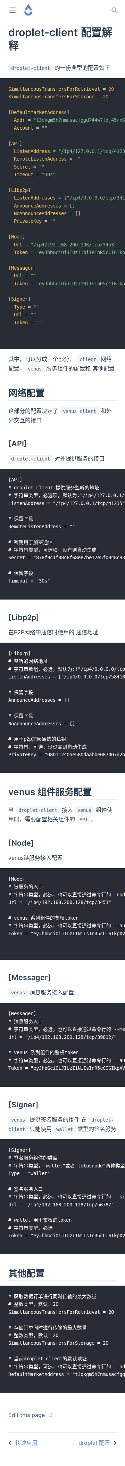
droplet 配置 (94, 1442)
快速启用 (26, 1442)
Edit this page (26, 1414)
